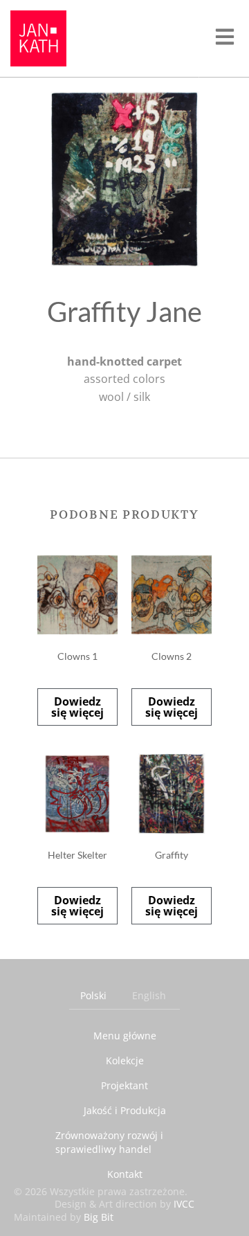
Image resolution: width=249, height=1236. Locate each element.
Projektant (124, 1085)
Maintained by (63, 1217)
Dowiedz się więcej (77, 707)
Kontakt (124, 1174)
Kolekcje (125, 1060)
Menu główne (124, 1035)
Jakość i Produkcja (125, 1110)
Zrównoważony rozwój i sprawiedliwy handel (109, 1142)
